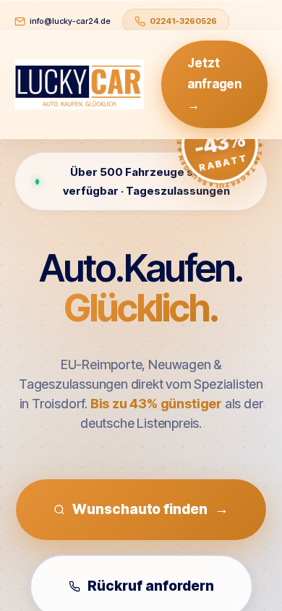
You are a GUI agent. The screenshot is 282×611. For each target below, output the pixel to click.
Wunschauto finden (150, 509)
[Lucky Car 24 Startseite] (79, 84)
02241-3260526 (183, 21)
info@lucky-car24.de (70, 21)
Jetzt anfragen (214, 84)
